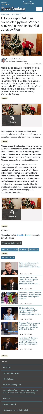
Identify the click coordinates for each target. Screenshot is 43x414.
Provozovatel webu (11, 373)
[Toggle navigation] (39, 9)
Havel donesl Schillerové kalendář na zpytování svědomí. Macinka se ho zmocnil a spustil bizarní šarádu (28, 342)
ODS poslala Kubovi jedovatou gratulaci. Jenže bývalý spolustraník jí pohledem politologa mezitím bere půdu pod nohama (29, 312)
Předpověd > (4, 2)
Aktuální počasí (10, 404)
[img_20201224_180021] (31, 109)
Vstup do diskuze (11, 243)
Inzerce (7, 398)
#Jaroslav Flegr (10, 250)
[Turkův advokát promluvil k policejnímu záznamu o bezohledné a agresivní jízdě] (9, 268)
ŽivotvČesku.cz (6, 14)
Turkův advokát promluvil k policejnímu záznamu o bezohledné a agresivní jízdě (29, 265)
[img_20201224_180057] (11, 109)
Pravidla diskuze (24, 235)
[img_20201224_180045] (11, 120)
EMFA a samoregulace (12, 385)
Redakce (7, 367)
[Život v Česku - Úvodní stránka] (13, 9)
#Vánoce (34, 250)
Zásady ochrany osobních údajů (16, 410)
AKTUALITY (17, 14)
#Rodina (24, 250)
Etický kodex (9, 379)
